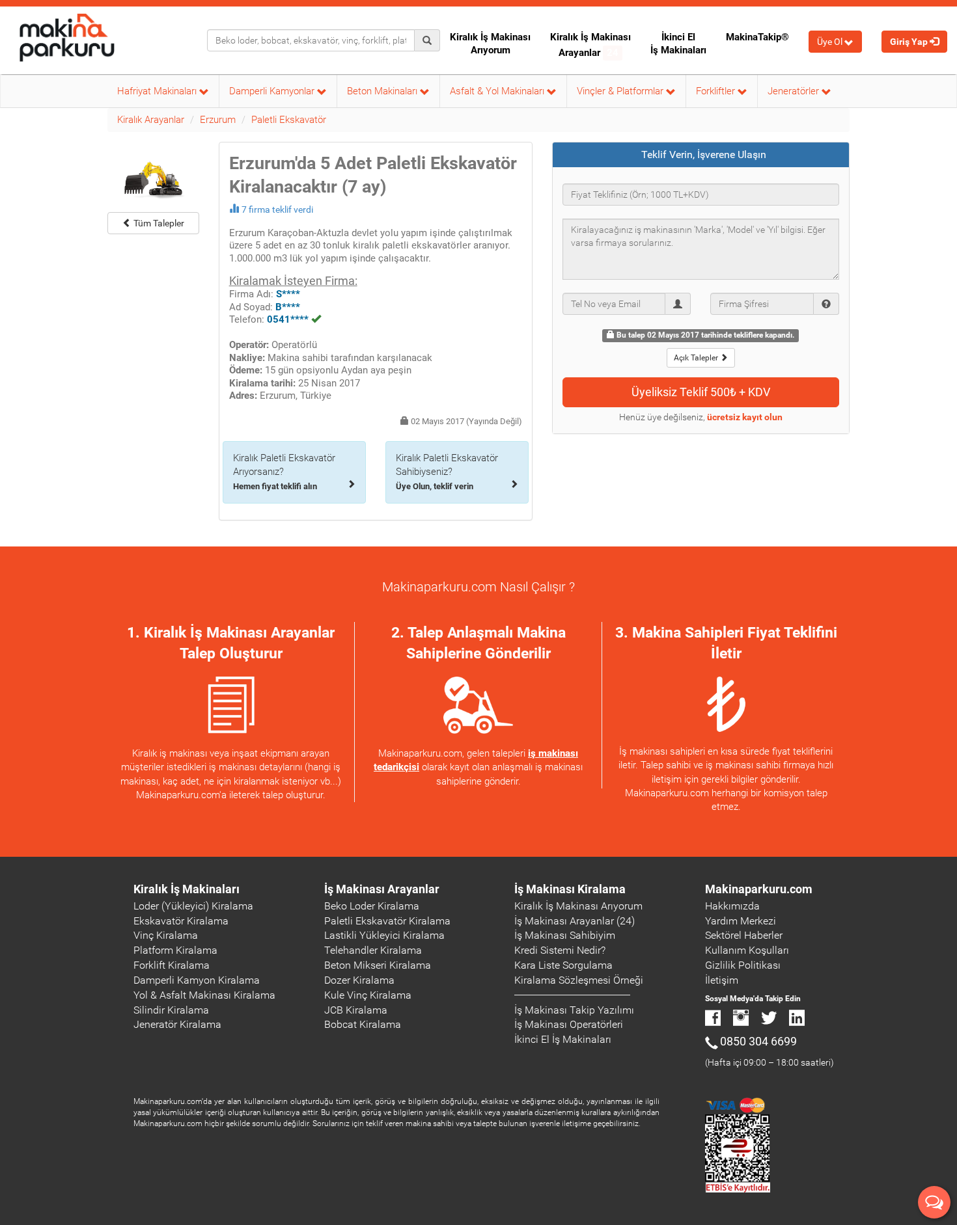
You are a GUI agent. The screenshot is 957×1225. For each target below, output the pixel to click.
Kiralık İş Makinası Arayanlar (590, 45)
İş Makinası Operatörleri (568, 1024)
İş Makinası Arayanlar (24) (574, 921)
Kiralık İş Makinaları (186, 889)
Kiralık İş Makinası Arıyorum (490, 43)
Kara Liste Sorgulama (563, 965)
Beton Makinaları (383, 91)
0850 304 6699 (758, 1041)
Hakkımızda (732, 906)
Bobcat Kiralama (362, 1024)
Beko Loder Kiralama (371, 906)
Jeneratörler (795, 91)
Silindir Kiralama (171, 1010)
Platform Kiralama (175, 950)
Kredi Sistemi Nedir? (559, 950)
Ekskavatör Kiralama (181, 921)
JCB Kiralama (355, 1010)
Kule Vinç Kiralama (367, 995)
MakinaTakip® (757, 37)
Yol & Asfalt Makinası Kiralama (204, 995)
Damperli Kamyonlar (273, 91)
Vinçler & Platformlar (621, 91)
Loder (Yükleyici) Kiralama (193, 906)
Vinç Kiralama (165, 935)
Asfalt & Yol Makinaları (498, 91)
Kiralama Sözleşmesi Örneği (578, 980)
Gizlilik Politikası (743, 965)
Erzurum (218, 120)
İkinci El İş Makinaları (678, 43)
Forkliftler (717, 91)
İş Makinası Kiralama (570, 889)
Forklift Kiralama (171, 965)
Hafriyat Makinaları (158, 91)
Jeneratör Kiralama (177, 1024)
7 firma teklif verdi (277, 209)
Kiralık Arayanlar (150, 120)
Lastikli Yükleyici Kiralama (384, 935)
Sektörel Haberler (744, 935)
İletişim (721, 980)
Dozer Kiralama (359, 980)
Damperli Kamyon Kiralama (196, 980)
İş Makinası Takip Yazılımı (574, 1010)
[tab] (701, 154)
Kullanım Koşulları (747, 950)
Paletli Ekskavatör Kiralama (387, 921)
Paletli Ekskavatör (288, 120)
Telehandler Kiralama (373, 950)
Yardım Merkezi (740, 921)
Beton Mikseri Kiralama (377, 965)
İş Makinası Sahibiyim (564, 935)
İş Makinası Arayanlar (381, 889)
